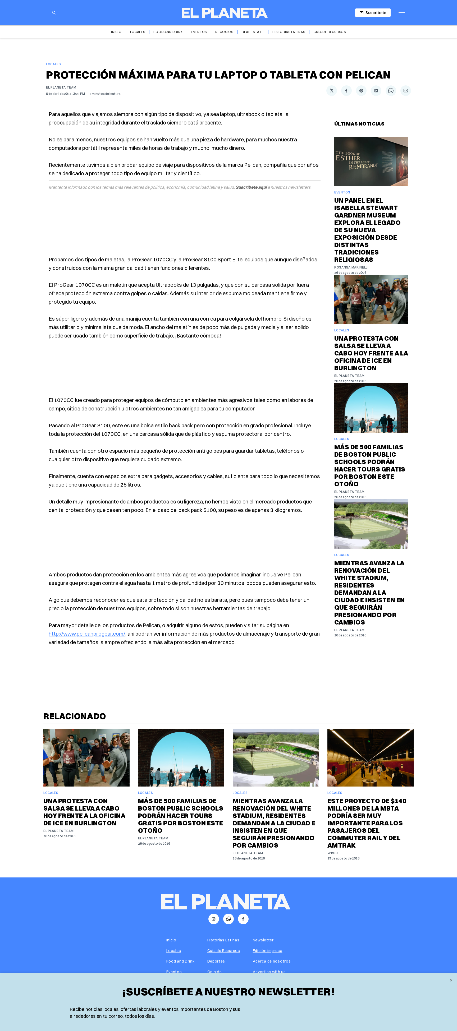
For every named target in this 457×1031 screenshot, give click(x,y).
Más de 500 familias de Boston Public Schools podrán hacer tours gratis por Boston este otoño (369, 465)
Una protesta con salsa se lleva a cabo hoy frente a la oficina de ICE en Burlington (371, 353)
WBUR (332, 853)
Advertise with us (269, 971)
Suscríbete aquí (251, 187)
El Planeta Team (61, 87)
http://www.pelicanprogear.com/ (87, 633)
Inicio (116, 32)
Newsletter (263, 940)
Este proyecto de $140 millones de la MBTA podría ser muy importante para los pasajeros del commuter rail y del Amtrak (366, 823)
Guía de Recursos (329, 32)
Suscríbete (375, 12)
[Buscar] (54, 13)
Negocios (224, 32)
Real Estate (253, 32)
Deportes (216, 961)
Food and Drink (167, 32)
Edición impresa (267, 950)
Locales (137, 32)
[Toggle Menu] (402, 12)
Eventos (199, 32)
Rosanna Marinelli (351, 267)
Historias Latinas (288, 32)
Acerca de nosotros (272, 961)
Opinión (214, 971)
